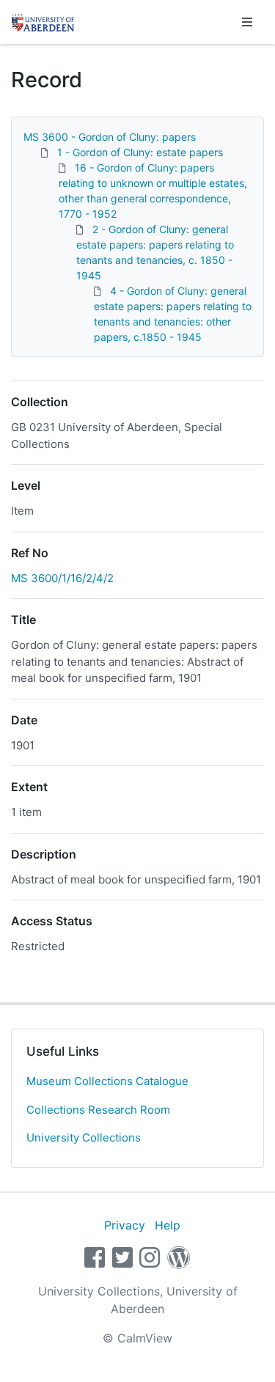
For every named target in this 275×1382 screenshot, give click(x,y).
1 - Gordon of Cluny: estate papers (140, 152)
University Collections (83, 1137)
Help (167, 1225)
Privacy (124, 1225)
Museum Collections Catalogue (107, 1081)
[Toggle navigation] (247, 22)
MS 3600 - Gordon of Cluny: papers (109, 137)
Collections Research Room (98, 1110)
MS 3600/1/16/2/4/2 (62, 578)
